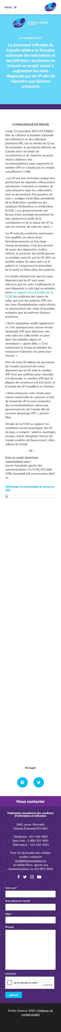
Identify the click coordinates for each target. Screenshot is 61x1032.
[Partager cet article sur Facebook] (22, 782)
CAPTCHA (10, 974)
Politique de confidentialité (37, 1012)
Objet (8, 914)
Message (9, 927)
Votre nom (11, 888)
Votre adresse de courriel (18, 901)
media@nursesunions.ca (30, 861)
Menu (8, 7)
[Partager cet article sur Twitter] (39, 782)
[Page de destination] (30, 23)
